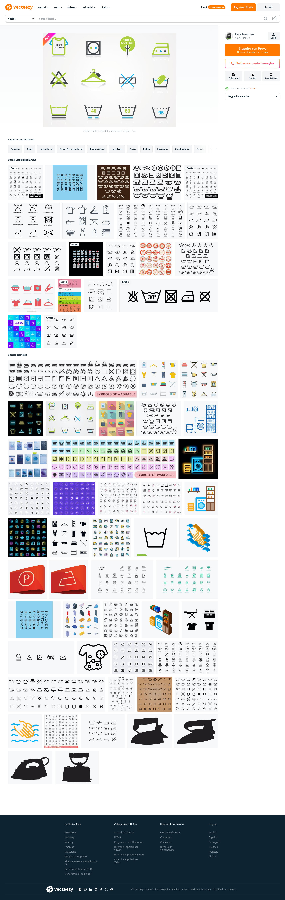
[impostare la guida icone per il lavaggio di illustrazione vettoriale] (202, 221)
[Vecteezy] (19, 7)
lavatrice (117, 149)
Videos (71, 7)
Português (214, 842)
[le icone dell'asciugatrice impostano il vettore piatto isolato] (158, 379)
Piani (204, 7)
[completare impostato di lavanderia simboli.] (154, 694)
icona (200, 149)
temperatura (97, 149)
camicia (15, 149)
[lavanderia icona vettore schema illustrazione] (201, 498)
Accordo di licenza (124, 832)
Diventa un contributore (167, 848)
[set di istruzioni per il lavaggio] (157, 182)
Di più (103, 7)
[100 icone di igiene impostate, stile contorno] (61, 731)
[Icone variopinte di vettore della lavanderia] (86, 259)
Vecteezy (69, 837)
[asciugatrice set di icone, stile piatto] (116, 418)
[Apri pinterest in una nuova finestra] (96, 889)
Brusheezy (70, 832)
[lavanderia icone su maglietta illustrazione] (93, 657)
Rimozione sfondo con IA (78, 869)
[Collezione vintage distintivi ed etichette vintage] (155, 259)
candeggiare (182, 149)
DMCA (117, 837)
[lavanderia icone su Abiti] (41, 657)
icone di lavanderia (71, 149)
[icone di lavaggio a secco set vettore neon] (27, 537)
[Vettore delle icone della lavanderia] (71, 418)
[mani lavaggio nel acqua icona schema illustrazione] (25, 731)
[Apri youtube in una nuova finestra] (111, 889)
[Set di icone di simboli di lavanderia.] (69, 295)
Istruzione (70, 851)
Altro (211, 856)
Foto (56, 7)
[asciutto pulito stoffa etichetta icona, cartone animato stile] (27, 579)
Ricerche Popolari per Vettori (126, 848)
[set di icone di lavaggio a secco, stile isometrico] (81, 619)
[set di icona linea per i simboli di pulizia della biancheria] (60, 331)
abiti (29, 149)
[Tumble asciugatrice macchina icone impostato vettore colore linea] (199, 379)
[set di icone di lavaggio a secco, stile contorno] (121, 619)
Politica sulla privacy (201, 889)
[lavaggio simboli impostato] (196, 259)
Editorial (88, 7)
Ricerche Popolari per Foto (129, 854)
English (213, 832)
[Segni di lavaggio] (113, 182)
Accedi (268, 7)
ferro (133, 149)
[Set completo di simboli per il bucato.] (25, 182)
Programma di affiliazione (128, 842)
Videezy (69, 842)
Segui (274, 37)
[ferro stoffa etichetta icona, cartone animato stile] (68, 579)
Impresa (69, 846)
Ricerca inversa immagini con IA (81, 863)
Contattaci (166, 837)
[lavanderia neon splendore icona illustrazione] (198, 459)
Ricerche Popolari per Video (126, 861)
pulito (146, 149)
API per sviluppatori (76, 856)
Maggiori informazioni (239, 96)
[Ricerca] (266, 19)
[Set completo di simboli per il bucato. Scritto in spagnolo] (201, 182)
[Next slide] (213, 149)
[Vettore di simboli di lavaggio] (34, 221)
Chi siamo (165, 842)
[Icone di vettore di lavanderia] (70, 182)
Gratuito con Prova (252, 50)
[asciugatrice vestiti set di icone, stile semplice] (69, 537)
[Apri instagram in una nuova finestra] (85, 889)
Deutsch (213, 846)
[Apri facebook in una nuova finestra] (80, 889)
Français (213, 851)
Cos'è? (253, 88)
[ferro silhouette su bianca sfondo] (149, 731)
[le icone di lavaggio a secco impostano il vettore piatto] (111, 537)
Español (213, 837)
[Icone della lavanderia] (31, 295)
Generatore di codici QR (78, 873)
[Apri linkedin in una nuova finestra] (90, 889)
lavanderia (46, 149)
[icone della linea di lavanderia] (24, 331)
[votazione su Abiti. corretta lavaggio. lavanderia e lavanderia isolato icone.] (72, 379)
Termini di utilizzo (179, 889)
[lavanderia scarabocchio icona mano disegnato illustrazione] (201, 418)
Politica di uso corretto (225, 889)
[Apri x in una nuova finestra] (106, 889)
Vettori (42, 7)
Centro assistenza (170, 832)
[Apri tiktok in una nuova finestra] (101, 889)
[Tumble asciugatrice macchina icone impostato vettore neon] (25, 418)
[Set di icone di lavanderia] (88, 221)
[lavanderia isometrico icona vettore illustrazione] (160, 619)
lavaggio (162, 149)
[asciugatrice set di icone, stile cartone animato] (28, 459)
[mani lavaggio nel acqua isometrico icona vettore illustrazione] (198, 537)
